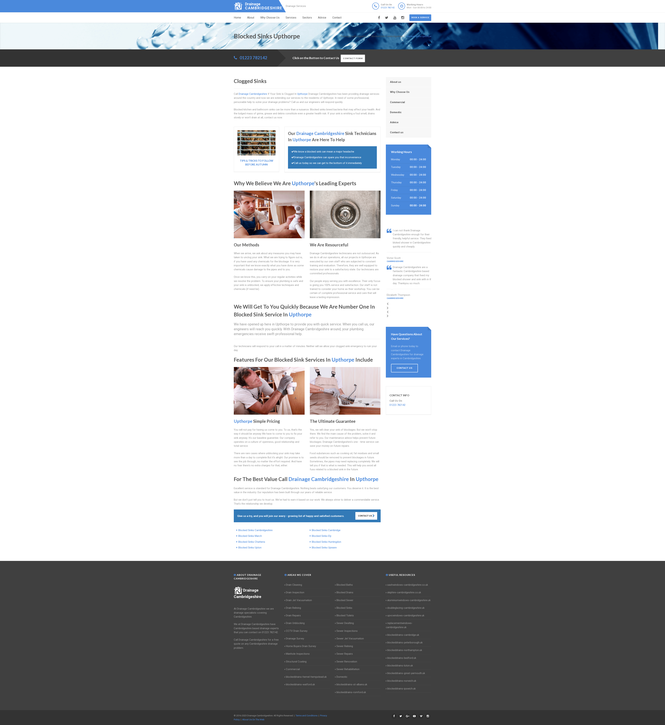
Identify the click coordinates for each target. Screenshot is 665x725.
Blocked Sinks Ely (321, 536)
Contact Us (365, 515)
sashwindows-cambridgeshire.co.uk (407, 584)
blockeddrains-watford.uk (300, 684)
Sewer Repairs (344, 653)
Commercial (397, 102)
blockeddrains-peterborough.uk (405, 642)
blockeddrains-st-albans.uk (351, 684)
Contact (337, 17)
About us (395, 82)
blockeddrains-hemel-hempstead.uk (306, 676)
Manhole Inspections (298, 653)
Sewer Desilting (345, 623)
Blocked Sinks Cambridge (326, 530)
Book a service (420, 17)
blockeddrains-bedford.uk (401, 658)
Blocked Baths (344, 584)
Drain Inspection (295, 592)
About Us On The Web (253, 719)
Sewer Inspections (347, 630)
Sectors (307, 17)
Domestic (396, 112)
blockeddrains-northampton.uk (404, 650)
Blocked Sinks (344, 607)
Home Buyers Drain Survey (301, 646)
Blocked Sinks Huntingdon (326, 541)
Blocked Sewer (344, 600)
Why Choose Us (270, 17)
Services (291, 17)
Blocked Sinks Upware (324, 547)
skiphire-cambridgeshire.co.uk (404, 592)
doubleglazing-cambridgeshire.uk (405, 607)
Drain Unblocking (295, 623)
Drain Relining (293, 607)
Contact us (396, 132)
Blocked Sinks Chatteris (251, 541)
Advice (322, 17)
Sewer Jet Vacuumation (350, 638)
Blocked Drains (344, 592)
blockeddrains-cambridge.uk (403, 634)
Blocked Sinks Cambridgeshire (255, 530)
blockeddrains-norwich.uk (401, 680)
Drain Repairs (293, 615)
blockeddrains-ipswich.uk (401, 688)
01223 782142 (388, 7)
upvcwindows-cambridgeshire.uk (405, 615)
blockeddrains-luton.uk (400, 665)
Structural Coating (296, 661)
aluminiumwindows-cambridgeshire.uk (409, 600)
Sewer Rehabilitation (348, 669)
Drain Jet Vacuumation (299, 600)
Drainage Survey (295, 638)
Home (237, 17)
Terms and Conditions (306, 715)
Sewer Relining (344, 646)
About (250, 17)
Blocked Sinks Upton (249, 547)
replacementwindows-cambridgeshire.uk (399, 625)
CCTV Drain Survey (296, 630)
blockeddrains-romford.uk (351, 692)
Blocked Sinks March (250, 536)
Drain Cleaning (294, 584)
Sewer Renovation (346, 661)
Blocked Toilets (345, 615)
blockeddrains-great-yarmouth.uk (406, 673)
